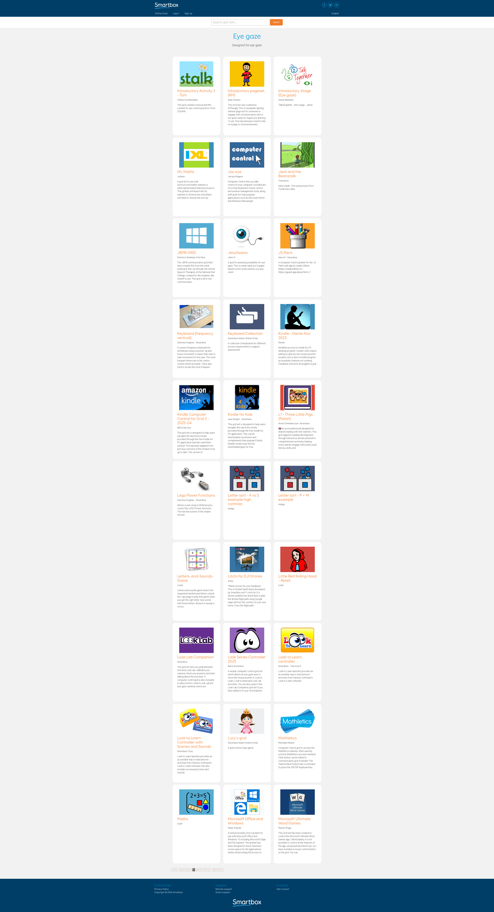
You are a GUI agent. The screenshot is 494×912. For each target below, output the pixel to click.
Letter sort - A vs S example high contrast (243, 500)
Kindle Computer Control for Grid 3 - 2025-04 (193, 419)
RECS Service (184, 428)
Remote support (223, 889)
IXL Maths (185, 172)
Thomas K (283, 181)
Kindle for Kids (240, 415)
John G (231, 257)
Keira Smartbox (236, 666)
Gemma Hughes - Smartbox (191, 342)
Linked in (336, 4)
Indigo (231, 509)
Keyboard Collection (245, 334)
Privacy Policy (161, 889)
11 (209, 870)
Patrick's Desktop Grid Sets (191, 257)
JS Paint (285, 253)
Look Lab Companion (195, 657)
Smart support (222, 892)
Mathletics (287, 738)
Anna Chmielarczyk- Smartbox (294, 423)
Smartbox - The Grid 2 (289, 666)
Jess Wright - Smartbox (240, 419)
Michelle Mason (286, 743)
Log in (176, 13)
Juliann (181, 176)
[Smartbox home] (166, 4)
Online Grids (161, 13)
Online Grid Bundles (187, 100)
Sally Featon (234, 100)
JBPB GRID (186, 253)
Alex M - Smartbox (287, 257)
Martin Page (284, 828)
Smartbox (182, 662)
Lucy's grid (237, 738)
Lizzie (180, 585)
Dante (281, 342)
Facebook (324, 4)
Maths (182, 819)
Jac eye (234, 172)
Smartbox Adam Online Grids (243, 338)
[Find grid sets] (240, 22)
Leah (281, 585)
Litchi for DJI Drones (245, 576)
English (335, 13)
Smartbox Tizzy (185, 751)
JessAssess (238, 253)
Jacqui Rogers (235, 176)
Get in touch (283, 889)
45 (219, 870)
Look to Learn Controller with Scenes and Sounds (194, 742)
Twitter (330, 4)
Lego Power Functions (196, 495)
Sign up (188, 13)
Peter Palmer (234, 828)
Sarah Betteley (286, 100)
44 (214, 870)
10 (204, 870)
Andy (230, 581)
